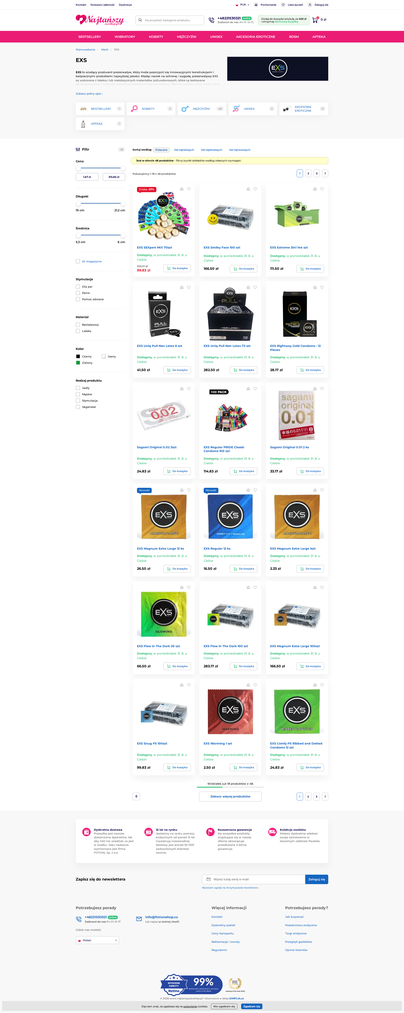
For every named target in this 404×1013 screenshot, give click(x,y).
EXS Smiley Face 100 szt (222, 247)
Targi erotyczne (296, 933)
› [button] (89, 93)
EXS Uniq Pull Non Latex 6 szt (159, 346)
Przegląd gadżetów (298, 941)
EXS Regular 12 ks (217, 548)
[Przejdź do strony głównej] (100, 20)
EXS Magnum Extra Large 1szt (293, 548)
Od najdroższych (211, 149)
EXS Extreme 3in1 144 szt (289, 247)
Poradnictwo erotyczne (301, 925)
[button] (189, 189)
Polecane (161, 149)
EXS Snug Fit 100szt (152, 743)
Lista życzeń (295, 4)
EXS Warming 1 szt (218, 743)
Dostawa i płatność (102, 4)
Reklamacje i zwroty (225, 941)
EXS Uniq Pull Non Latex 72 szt (227, 346)
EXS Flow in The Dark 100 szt (226, 646)
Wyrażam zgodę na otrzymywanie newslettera (230, 887)
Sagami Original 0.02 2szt (157, 447)
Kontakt (81, 4)
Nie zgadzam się (224, 1006)
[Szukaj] (140, 20)
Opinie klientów (296, 950)
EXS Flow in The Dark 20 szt (158, 646)
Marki (104, 49)
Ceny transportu (222, 933)
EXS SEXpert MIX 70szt (154, 247)
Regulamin (219, 950)
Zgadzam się (251, 1006)
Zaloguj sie (321, 4)
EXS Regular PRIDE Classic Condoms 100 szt (224, 449)
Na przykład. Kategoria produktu (167, 20)
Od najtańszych (184, 149)
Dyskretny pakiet (223, 925)
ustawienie (190, 1006)
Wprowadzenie (85, 49)
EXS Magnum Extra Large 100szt (295, 646)
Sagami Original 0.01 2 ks (289, 447)
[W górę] (136, 796)
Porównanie (268, 4)
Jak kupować (294, 916)
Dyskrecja (125, 4)
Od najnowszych (239, 149)
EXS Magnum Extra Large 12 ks (160, 548)
